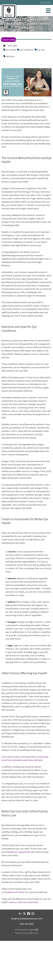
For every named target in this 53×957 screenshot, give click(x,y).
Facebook (8, 892)
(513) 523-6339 (45, 2)
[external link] (20, 913)
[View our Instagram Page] (32, 913)
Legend (32, 929)
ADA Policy (33, 933)
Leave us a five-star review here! (23, 902)
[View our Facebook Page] (28, 913)
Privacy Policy (21, 933)
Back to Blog (9, 39)
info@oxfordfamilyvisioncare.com (26, 918)
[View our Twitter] (24, 913)
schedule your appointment (18, 852)
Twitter (21, 892)
